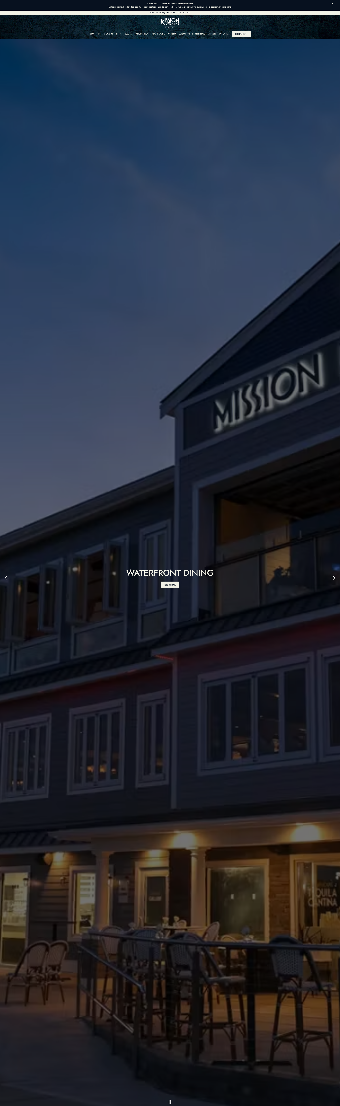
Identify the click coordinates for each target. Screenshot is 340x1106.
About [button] (92, 33)
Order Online (142, 33)
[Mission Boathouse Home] (170, 23)
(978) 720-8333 (184, 12)
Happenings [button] (224, 33)
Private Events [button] (158, 33)
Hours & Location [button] (105, 33)
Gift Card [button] (212, 33)
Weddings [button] (129, 33)
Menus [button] (119, 33)
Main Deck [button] (172, 33)
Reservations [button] (241, 34)
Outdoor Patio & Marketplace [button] (192, 33)
